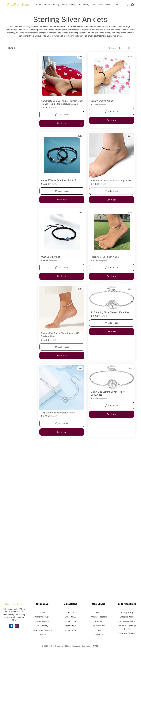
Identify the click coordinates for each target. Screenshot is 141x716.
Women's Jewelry (42, 617)
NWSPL (96, 646)
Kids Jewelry (42, 625)
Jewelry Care (99, 625)
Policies (98, 621)
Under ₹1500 (70, 617)
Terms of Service (127, 633)
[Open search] (127, 5)
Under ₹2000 (70, 621)
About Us (98, 634)
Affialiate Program (99, 617)
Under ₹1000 (70, 612)
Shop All (42, 634)
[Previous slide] (43, 76)
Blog (99, 630)
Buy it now (62, 123)
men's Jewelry (42, 621)
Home (42, 612)
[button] (122, 48)
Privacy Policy (127, 612)
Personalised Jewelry (42, 630)
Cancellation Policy (126, 621)
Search (99, 612)
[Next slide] (80, 76)
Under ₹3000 (70, 630)
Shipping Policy (127, 617)
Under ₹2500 (70, 625)
